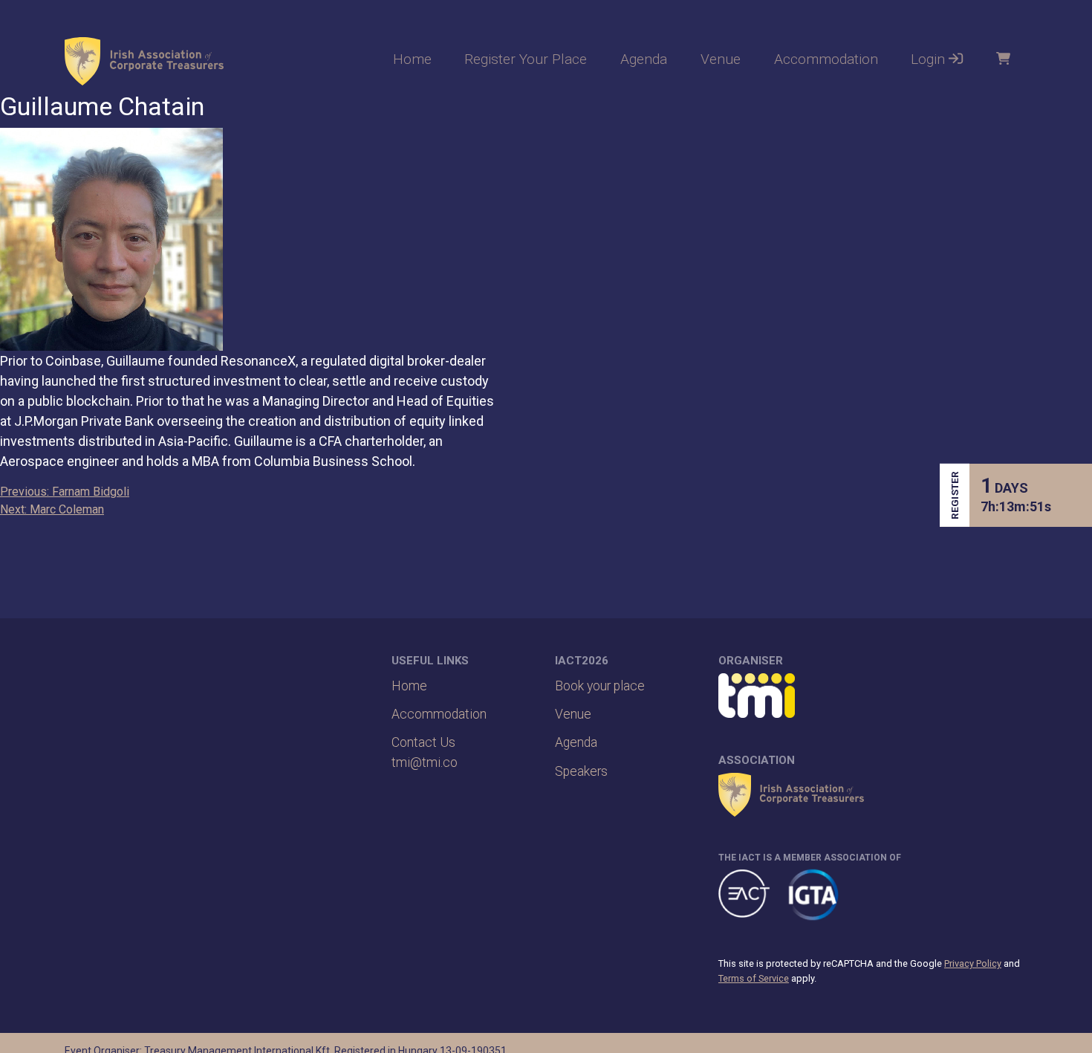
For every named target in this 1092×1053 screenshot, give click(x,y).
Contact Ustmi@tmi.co (424, 752)
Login (930, 59)
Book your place (600, 685)
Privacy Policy (972, 963)
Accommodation (826, 59)
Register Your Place (525, 59)
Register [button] (955, 495)
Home (412, 59)
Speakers (581, 771)
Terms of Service (753, 978)
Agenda (643, 59)
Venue (721, 59)
